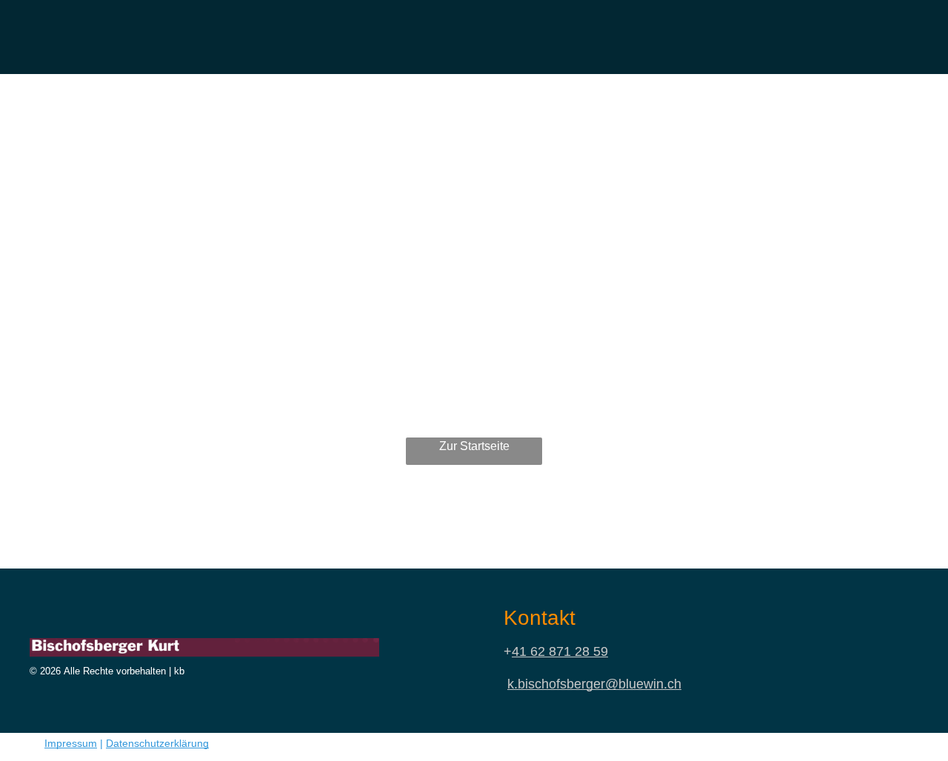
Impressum (70, 743)
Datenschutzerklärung (157, 743)
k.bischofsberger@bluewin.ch (594, 684)
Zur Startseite (474, 446)
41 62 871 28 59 (560, 651)
